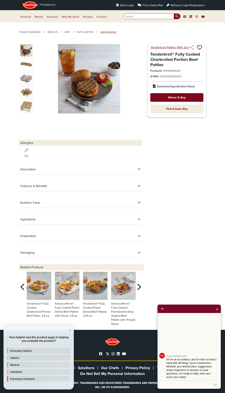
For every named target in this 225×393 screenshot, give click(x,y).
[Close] (217, 309)
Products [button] (25, 17)
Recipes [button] (88, 17)
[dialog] (39, 357)
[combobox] (151, 16)
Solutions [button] (52, 17)
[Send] (215, 384)
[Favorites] (199, 47)
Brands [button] (39, 17)
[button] (38, 351)
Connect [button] (101, 17)
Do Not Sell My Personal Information (112, 374)
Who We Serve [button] (70, 17)
